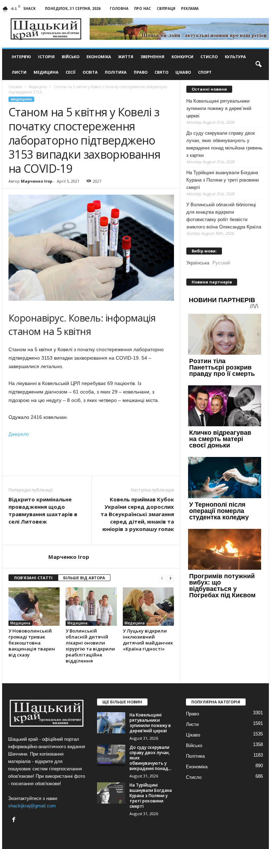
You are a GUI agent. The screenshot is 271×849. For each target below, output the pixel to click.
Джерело (18, 434)
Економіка (98, 56)
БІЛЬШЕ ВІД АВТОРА (84, 577)
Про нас (142, 8)
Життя (125, 56)
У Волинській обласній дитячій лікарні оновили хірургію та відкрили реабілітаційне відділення (90, 646)
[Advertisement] (91, 457)
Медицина (46, 72)
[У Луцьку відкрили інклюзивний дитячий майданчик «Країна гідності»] (148, 606)
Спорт (205, 72)
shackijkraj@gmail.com (32, 805)
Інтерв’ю (21, 56)
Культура (235, 56)
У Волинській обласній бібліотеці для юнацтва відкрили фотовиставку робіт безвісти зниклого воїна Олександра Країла (223, 216)
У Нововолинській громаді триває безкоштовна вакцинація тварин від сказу (31, 643)
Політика (116, 72)
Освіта (90, 72)
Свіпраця (166, 8)
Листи (19, 72)
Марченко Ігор (36, 181)
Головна (119, 8)
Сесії (71, 72)
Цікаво (183, 72)
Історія (46, 56)
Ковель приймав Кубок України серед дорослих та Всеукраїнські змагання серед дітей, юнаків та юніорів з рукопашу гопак (137, 514)
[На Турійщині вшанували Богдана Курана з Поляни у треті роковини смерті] (111, 793)
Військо (70, 56)
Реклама (190, 8)
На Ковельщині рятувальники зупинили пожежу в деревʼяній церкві (218, 108)
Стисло (209, 56)
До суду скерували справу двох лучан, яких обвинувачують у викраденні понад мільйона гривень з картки (224, 144)
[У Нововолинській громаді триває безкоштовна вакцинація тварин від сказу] (34, 606)
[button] (258, 64)
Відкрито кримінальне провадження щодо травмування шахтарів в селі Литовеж (42, 510)
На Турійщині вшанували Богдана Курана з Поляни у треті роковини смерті (222, 180)
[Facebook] (14, 820)
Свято (161, 72)
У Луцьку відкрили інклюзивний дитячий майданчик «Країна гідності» (148, 640)
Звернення (152, 56)
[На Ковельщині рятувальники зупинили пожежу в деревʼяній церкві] (111, 722)
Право (140, 72)
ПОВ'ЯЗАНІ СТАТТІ (33, 577)
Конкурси (182, 56)
